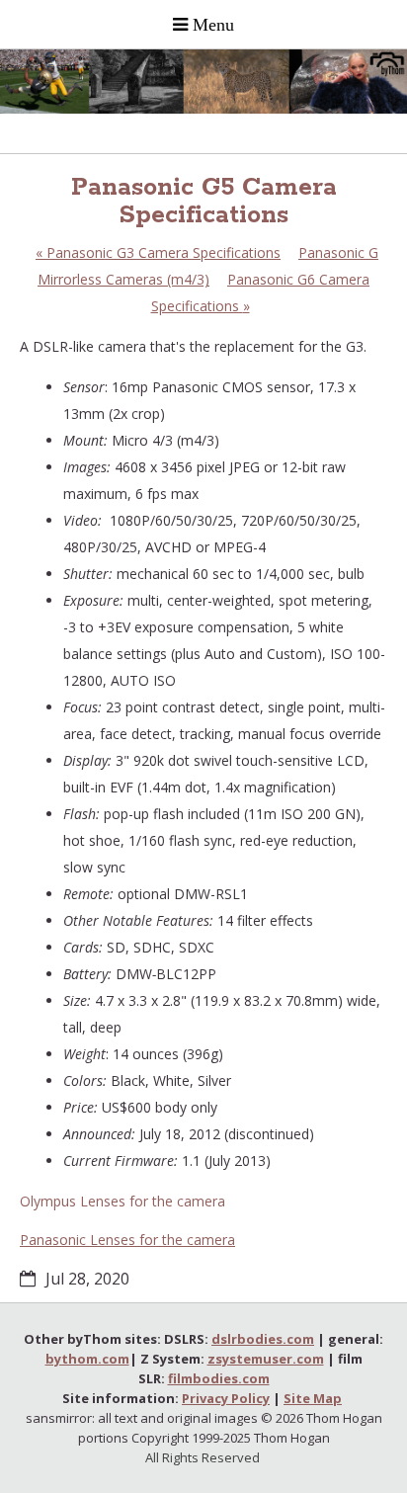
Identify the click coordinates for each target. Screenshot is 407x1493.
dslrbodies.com (262, 1339)
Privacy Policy (226, 1398)
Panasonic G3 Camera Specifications (158, 252)
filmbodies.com (219, 1378)
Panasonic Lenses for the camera (127, 1239)
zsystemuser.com (265, 1359)
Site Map (313, 1398)
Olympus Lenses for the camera (122, 1201)
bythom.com (87, 1359)
